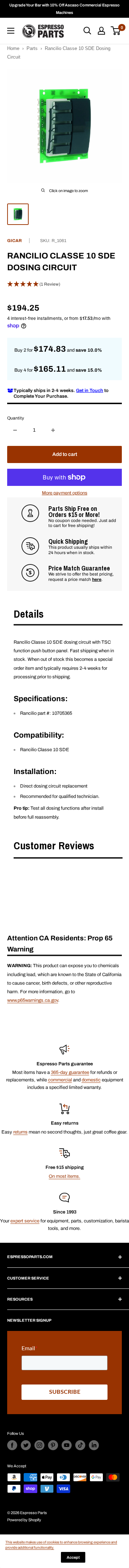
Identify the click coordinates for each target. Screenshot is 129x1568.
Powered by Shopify (24, 1520)
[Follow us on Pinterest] (53, 1445)
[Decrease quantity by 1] (15, 430)
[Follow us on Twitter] (26, 1445)
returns (20, 1132)
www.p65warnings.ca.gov (32, 1000)
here (96, 579)
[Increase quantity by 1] (53, 430)
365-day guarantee (70, 1072)
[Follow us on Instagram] (39, 1445)
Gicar (14, 240)
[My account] (101, 31)
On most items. (64, 1176)
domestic (91, 1079)
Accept (73, 1557)
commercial (60, 1079)
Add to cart (64, 454)
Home (13, 48)
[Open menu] (10, 31)
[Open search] (87, 31)
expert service (24, 1220)
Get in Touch (89, 390)
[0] (115, 30)
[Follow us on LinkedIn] (94, 1445)
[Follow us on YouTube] (67, 1445)
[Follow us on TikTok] (80, 1445)
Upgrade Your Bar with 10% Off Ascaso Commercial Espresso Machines (64, 9)
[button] (64, 284)
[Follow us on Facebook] (12, 1445)
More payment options (64, 493)
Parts (32, 48)
